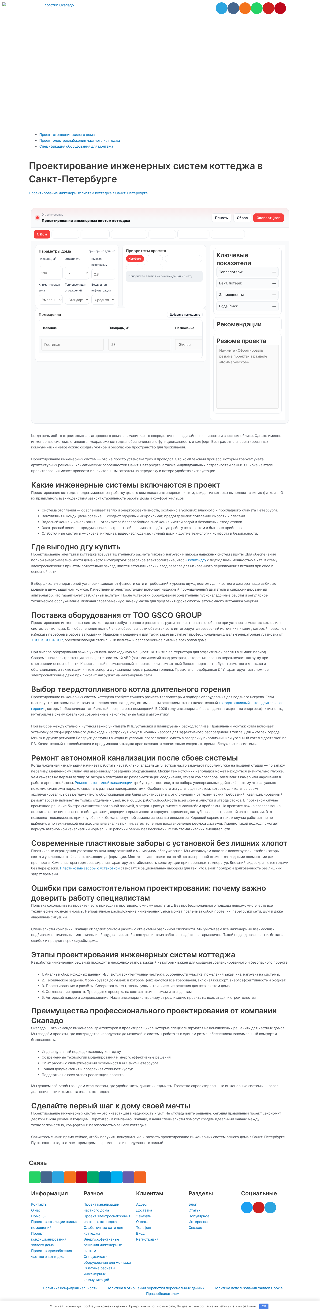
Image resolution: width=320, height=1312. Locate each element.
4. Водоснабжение (129, 234)
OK (264, 1306)
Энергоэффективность (183, 258)
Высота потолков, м (99, 261)
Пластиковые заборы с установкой (90, 868)
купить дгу (197, 560)
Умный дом (152, 267)
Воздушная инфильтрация (101, 287)
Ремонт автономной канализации (103, 782)
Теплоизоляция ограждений (75, 287)
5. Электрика (162, 234)
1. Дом (42, 234)
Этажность (72, 259)
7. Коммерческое (228, 234)
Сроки (133, 267)
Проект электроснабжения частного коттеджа (79, 140)
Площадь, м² (47, 259)
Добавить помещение (185, 314)
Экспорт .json (268, 218)
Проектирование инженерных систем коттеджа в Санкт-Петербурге (88, 193)
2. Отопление (65, 234)
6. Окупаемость (193, 234)
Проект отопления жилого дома (67, 134)
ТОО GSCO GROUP (47, 640)
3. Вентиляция (95, 234)
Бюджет (154, 258)
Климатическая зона (49, 287)
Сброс (242, 218)
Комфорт (135, 258)
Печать (221, 218)
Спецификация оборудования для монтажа (76, 146)
